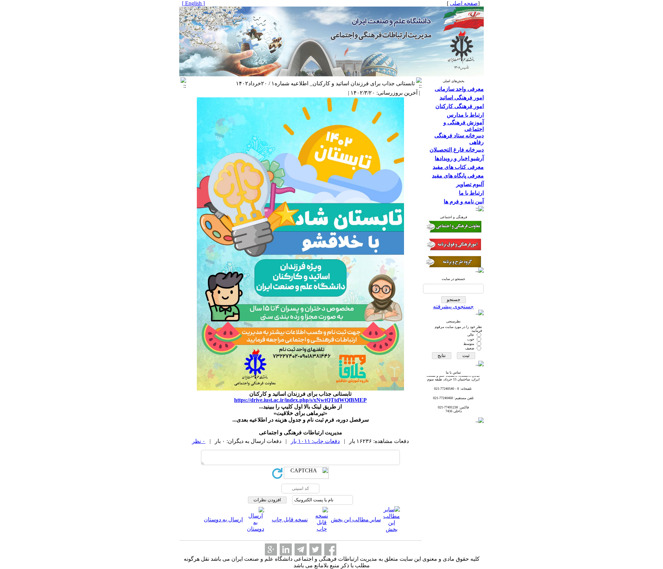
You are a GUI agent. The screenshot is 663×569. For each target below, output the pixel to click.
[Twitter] (315, 549)
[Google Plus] (271, 549)
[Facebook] (330, 549)
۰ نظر (198, 441)
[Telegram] (301, 549)
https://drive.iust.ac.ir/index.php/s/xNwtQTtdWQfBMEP (300, 400)
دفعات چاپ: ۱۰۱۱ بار (315, 441)
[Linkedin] (286, 549)
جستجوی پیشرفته (453, 306)
